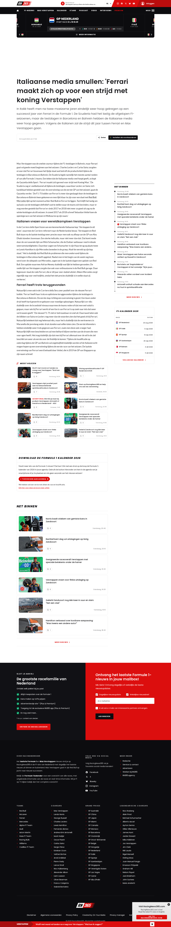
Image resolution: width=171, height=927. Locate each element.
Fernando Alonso (61, 829)
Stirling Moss (128, 858)
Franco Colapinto (61, 883)
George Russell (60, 818)
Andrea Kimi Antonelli (63, 832)
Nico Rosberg (128, 811)
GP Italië (91, 854)
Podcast (83, 10)
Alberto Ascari (129, 822)
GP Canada (93, 825)
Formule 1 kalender (34, 776)
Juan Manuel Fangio (131, 861)
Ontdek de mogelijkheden (33, 727)
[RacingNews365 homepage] (18, 10)
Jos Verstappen (129, 843)
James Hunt (128, 832)
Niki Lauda (127, 851)
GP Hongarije (93, 847)
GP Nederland (94, 851)
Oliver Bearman (60, 880)
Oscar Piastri (59, 840)
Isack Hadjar (59, 836)
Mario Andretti (129, 883)
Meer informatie (87, 34)
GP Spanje (92, 858)
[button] (36, 22)
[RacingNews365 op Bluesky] (130, 4)
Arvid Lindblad (60, 858)
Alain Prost (127, 814)
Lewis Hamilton (60, 825)
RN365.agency (129, 775)
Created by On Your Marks (93, 915)
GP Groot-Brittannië (97, 840)
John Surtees (128, 880)
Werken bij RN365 (130, 772)
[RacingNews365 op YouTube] (134, 4)
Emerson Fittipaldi (130, 865)
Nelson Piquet (128, 872)
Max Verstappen (45, 10)
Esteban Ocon (60, 851)
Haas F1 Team (25, 836)
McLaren (23, 814)
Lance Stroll (59, 865)
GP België (92, 843)
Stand (73, 10)
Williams (23, 843)
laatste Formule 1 (28, 761)
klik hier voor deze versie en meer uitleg (34, 488)
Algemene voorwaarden (51, 915)
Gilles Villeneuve (130, 829)
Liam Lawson (59, 876)
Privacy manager (117, 915)
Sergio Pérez (59, 847)
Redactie (126, 761)
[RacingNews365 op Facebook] (122, 4)
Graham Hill (128, 869)
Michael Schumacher (132, 818)
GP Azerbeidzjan (95, 861)
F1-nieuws (29, 10)
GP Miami (92, 822)
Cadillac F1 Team (26, 847)
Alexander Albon (61, 872)
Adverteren (127, 768)
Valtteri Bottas (60, 854)
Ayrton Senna (128, 825)
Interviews (106, 10)
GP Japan (92, 818)
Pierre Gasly (59, 861)
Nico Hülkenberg (61, 869)
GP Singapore (94, 865)
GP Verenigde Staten (97, 869)
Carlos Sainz (59, 843)
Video (94, 10)
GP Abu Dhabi (94, 880)
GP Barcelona (94, 832)
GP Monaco (93, 829)
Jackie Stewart (129, 836)
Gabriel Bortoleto (61, 887)
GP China (92, 814)
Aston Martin (24, 832)
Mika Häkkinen (129, 840)
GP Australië (93, 811)
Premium (119, 10)
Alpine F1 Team (25, 825)
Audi (21, 829)
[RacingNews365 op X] (126, 4)
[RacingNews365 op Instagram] (118, 4)
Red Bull (92, 197)
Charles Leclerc (60, 822)
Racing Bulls (24, 840)
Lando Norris (59, 814)
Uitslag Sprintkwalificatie (62, 29)
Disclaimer (31, 915)
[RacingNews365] (24, 4)
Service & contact (131, 765)
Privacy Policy (72, 915)
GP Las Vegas (94, 872)
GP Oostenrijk (94, 836)
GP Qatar (92, 876)
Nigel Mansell (128, 854)
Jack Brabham (129, 876)
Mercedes (21, 201)
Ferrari (94, 163)
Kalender (62, 10)
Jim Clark (127, 847)
